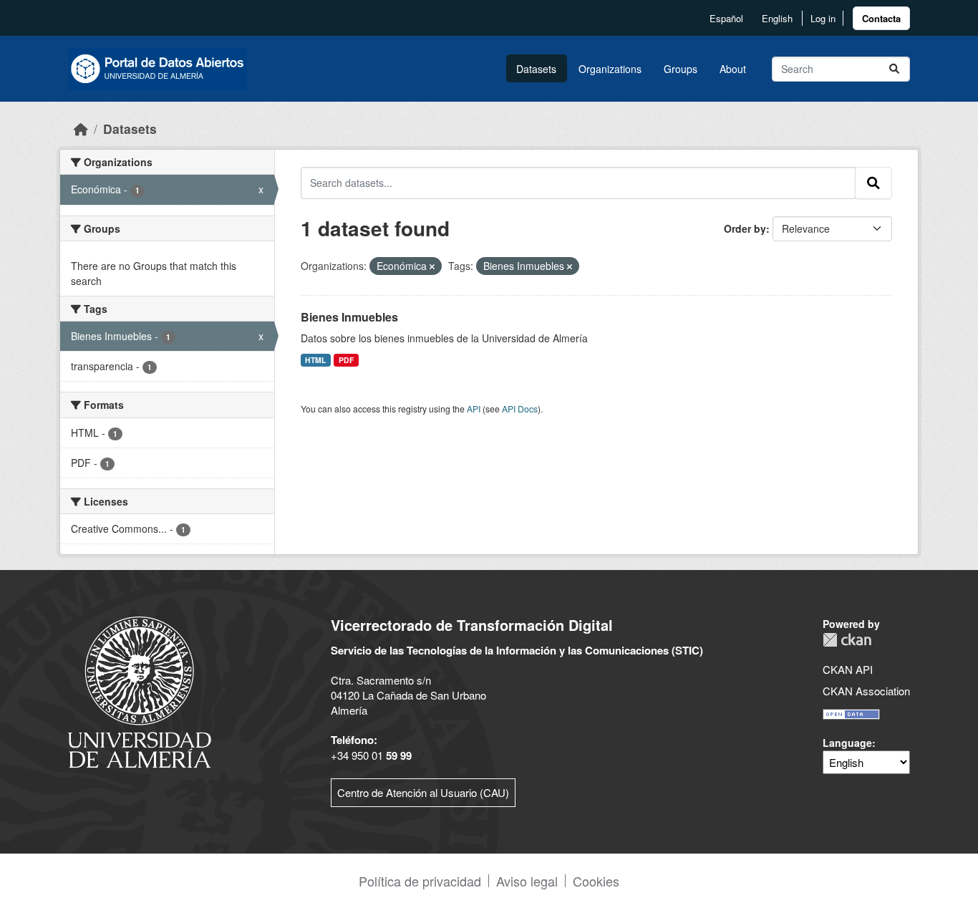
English (777, 18)
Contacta (881, 18)
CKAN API (848, 669)
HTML (315, 359)
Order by (745, 228)
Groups (680, 69)
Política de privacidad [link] (420, 880)
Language (847, 742)
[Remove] (432, 266)
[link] (881, 18)
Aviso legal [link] (527, 880)
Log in (823, 18)
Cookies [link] (596, 880)
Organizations (609, 69)
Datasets (536, 69)
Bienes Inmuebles (349, 317)
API (473, 408)
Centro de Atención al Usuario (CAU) (423, 792)
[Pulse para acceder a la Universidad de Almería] (139, 690)
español (726, 18)
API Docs (520, 408)
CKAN (847, 639)
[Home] (81, 128)
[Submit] (894, 69)
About (733, 69)
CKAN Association (866, 690)
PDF (346, 359)
